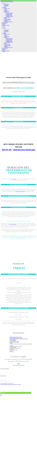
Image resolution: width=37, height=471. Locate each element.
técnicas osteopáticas (12, 224)
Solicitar (18, 363)
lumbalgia (14, 339)
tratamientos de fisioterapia (20, 191)
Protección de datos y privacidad (16, 384)
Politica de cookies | (8, 384)
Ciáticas (11, 339)
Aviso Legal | (2, 384)
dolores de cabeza (15, 337)
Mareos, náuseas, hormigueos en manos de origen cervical (19, 338)
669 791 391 (7, 150)
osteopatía (14, 178)
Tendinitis (11, 345)
